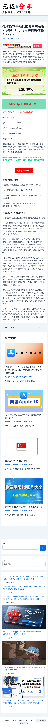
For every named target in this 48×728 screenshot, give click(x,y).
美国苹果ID (19, 421)
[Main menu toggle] (43, 7)
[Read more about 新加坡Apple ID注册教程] (21, 446)
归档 (4, 561)
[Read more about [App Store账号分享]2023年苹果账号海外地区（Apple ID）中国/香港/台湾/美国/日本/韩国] (24, 353)
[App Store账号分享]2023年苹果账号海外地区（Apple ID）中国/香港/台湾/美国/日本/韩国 (23, 370)
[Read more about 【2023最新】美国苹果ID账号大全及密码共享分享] (24, 401)
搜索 (4, 543)
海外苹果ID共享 (18, 377)
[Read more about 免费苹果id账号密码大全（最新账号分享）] (24, 491)
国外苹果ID (8, 377)
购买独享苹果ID (24, 170)
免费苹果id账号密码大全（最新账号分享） (24, 507)
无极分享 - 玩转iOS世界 (16, 12)
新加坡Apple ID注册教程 (16, 460)
